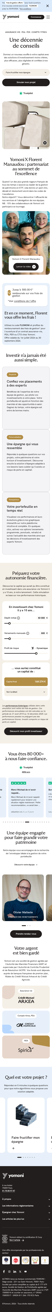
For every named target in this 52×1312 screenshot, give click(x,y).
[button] (26, 692)
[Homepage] (10, 17)
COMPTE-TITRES (39, 32)
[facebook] (4, 1271)
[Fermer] (47, 6)
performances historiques (17, 706)
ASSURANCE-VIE (12, 32)
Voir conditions (25, 9)
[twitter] (20, 1271)
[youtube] (25, 1271)
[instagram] (9, 1271)
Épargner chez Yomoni (13, 1212)
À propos (6, 1199)
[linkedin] (14, 1271)
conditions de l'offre (25, 301)
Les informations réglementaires (17, 1205)
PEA (24, 32)
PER (29, 32)
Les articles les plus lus (13, 1219)
